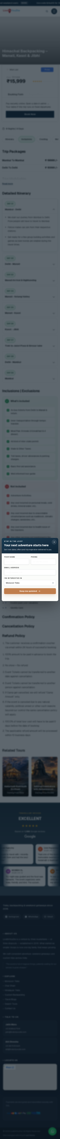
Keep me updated (28, 591)
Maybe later (30, 597)
